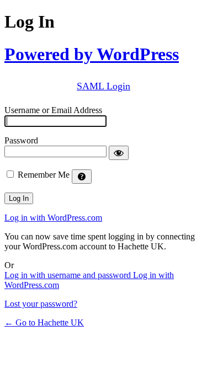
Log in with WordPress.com (53, 217)
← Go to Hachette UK (44, 322)
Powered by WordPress (91, 54)
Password (21, 140)
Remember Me (44, 174)
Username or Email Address (53, 110)
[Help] (82, 176)
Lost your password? (40, 303)
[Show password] (119, 153)
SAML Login (103, 86)
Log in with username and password (68, 275)
